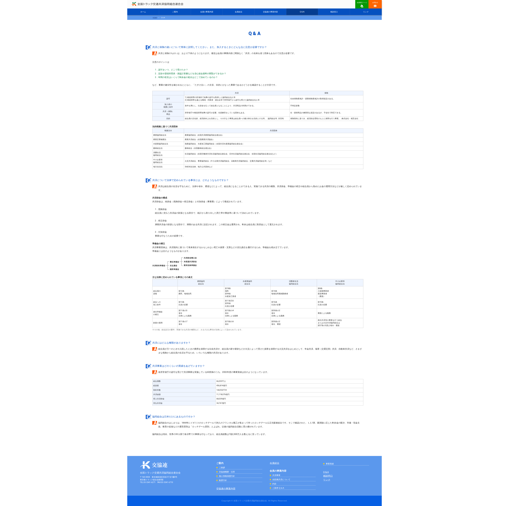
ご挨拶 (222, 467)
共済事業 (276, 475)
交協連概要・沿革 (227, 472)
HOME (155, 18)
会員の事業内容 (206, 12)
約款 (274, 484)
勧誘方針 (223, 480)
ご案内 (175, 12)
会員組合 (238, 12)
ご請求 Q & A (278, 488)
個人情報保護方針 (227, 476)
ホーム (143, 12)
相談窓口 (334, 12)
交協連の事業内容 (270, 12)
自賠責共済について (281, 479)
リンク (366, 12)
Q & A (302, 12)
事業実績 (330, 464)
